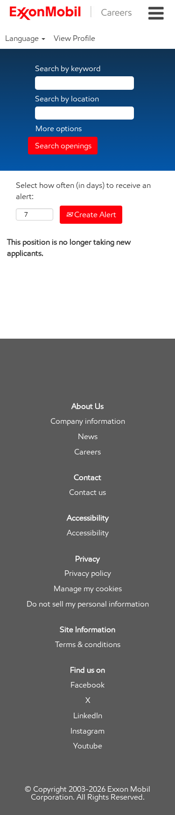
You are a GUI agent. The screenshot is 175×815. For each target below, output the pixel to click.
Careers (87, 452)
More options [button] (58, 128)
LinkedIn (87, 715)
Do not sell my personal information (88, 604)
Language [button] (23, 38)
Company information (87, 421)
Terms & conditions (87, 644)
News (88, 436)
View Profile (74, 38)
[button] (156, 13)
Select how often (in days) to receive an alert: (83, 190)
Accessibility (88, 532)
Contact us (87, 492)
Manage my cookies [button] (88, 588)
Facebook (87, 685)
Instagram (87, 731)
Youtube (87, 746)
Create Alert (94, 214)
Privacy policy (87, 573)
